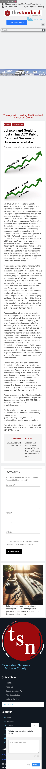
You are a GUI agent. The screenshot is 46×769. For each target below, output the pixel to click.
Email (9, 522)
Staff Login (7, 704)
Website (9, 532)
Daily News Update (17, 22)
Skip (28, 764)
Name (9, 513)
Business (7, 125)
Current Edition (39, 19)
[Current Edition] (30, 19)
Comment (10, 485)
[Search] (43, 30)
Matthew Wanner (11, 147)
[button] (43, 24)
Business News (18, 125)
